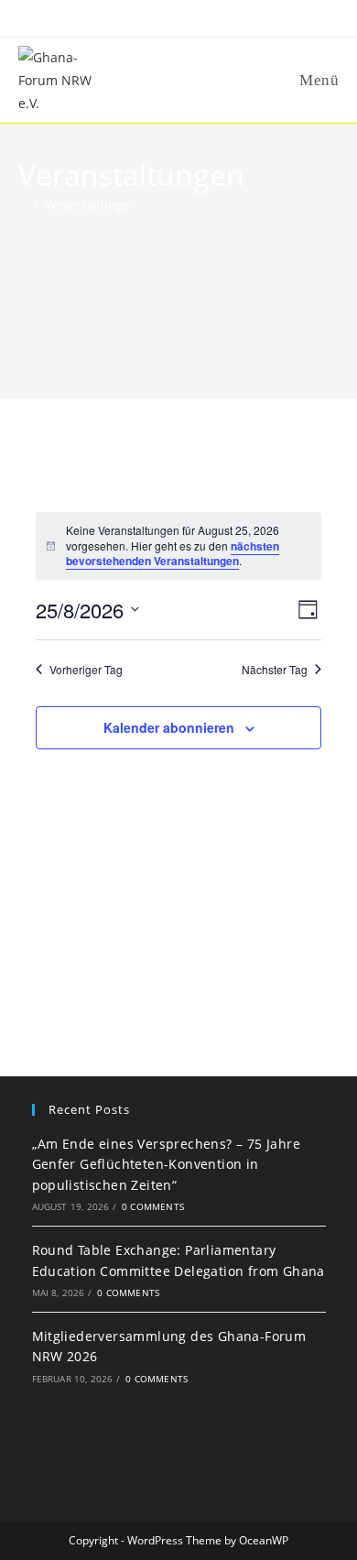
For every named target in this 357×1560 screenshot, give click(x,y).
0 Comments (153, 1206)
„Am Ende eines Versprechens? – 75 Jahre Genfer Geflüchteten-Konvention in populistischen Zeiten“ (166, 1164)
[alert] (178, 546)
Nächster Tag (275, 669)
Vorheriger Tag (86, 669)
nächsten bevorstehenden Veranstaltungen (172, 554)
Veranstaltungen (90, 204)
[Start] (22, 204)
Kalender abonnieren (168, 727)
